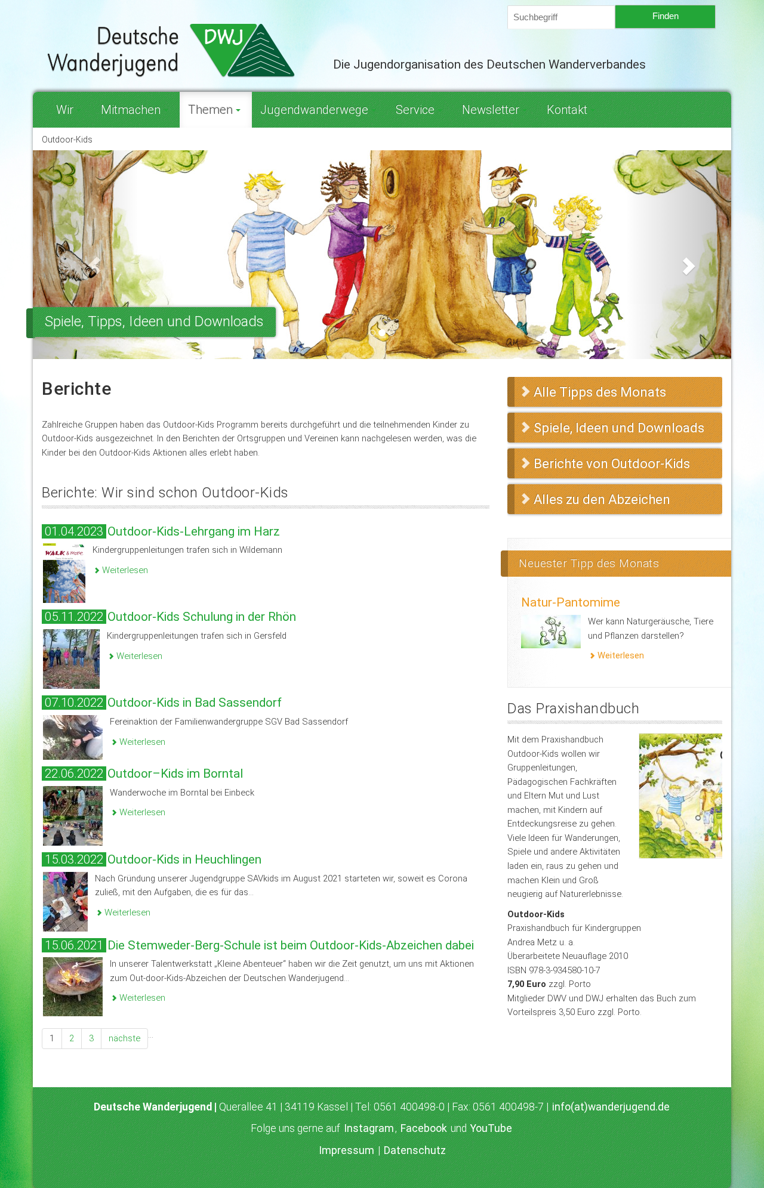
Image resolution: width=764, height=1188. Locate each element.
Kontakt (567, 110)
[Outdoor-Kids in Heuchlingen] (65, 900)
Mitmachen (131, 110)
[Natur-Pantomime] (551, 631)
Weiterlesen (124, 570)
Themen (210, 110)
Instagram (369, 1128)
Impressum (346, 1150)
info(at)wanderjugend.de (611, 1107)
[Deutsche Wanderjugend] (178, 50)
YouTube (491, 1128)
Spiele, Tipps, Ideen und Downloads (154, 321)
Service (415, 110)
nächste (124, 1038)
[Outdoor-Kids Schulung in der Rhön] (71, 658)
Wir (64, 110)
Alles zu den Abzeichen (602, 499)
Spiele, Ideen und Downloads (619, 427)
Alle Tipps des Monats (600, 392)
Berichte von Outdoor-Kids (612, 463)
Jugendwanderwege (314, 110)
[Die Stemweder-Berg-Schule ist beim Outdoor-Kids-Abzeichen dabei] (73, 986)
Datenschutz (415, 1150)
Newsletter (490, 110)
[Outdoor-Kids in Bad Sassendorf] (73, 736)
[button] (85, 254)
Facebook (424, 1128)
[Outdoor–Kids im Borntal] (73, 815)
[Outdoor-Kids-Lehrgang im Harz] (64, 572)
